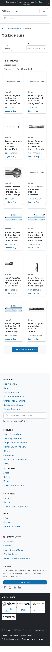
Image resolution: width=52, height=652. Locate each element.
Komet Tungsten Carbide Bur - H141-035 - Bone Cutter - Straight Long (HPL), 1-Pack (13, 191)
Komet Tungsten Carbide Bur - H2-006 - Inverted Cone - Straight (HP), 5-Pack (13, 236)
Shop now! (42, 3)
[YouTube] (14, 587)
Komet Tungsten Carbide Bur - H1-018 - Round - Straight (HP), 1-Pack (13, 99)
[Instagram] (10, 587)
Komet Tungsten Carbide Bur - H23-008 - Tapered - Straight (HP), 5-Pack (36, 327)
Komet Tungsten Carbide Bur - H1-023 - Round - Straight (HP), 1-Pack (36, 99)
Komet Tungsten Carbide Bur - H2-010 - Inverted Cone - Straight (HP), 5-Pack (13, 282)
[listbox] (36, 48)
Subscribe (25, 582)
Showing (18, 69)
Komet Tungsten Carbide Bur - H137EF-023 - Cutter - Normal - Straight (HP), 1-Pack (36, 145)
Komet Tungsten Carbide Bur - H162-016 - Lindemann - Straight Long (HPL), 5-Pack (36, 191)
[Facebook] (5, 587)
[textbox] (25, 18)
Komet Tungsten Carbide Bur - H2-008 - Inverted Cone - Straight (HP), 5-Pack (36, 236)
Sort (28, 43)
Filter (7, 48)
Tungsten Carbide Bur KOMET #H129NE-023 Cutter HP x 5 (13, 145)
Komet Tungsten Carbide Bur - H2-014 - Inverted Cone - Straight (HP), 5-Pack (36, 282)
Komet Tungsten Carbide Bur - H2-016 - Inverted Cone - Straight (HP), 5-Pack (13, 327)
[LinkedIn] (19, 587)
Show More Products (26, 349)
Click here (27, 421)
